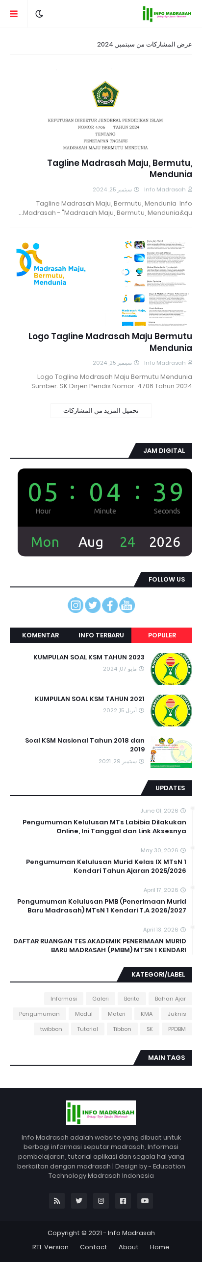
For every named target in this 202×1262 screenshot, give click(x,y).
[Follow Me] (93, 610)
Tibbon (122, 1029)
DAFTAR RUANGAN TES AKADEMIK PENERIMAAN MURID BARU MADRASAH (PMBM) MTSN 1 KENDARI (99, 946)
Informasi (63, 999)
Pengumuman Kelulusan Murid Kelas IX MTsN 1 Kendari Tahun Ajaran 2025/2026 (106, 866)
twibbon (51, 1029)
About (129, 1247)
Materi (117, 1014)
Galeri (100, 999)
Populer (162, 635)
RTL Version (50, 1247)
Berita (132, 999)
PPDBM (177, 1029)
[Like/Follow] (110, 610)
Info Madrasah (131, 1233)
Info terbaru (101, 635)
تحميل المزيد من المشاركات (101, 410)
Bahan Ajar (170, 999)
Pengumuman (39, 1014)
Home (160, 1247)
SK (150, 1029)
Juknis (177, 1014)
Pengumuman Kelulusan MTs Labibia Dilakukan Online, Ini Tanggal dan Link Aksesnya (104, 827)
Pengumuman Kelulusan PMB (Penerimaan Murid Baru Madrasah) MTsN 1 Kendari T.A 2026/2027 (101, 906)
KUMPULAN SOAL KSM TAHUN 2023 (89, 657)
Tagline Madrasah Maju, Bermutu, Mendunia (119, 169)
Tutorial (87, 1029)
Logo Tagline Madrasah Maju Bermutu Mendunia (110, 342)
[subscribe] (127, 610)
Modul (84, 1014)
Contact (93, 1247)
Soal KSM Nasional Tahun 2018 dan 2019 (85, 745)
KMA (146, 1014)
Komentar (40, 635)
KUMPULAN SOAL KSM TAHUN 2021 (90, 699)
